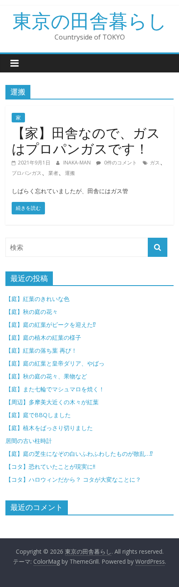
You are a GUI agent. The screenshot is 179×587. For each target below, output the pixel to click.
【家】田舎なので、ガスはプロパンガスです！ (86, 140)
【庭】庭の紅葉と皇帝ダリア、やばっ (54, 363)
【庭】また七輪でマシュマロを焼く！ (54, 389)
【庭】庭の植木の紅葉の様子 (43, 337)
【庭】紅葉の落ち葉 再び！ (41, 350)
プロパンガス (27, 173)
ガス (155, 162)
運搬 (70, 173)
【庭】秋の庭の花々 (31, 312)
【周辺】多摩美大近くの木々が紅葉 (52, 402)
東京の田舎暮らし (89, 20)
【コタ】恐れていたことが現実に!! (53, 466)
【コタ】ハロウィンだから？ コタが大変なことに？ (73, 479)
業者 (53, 173)
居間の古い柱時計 (28, 441)
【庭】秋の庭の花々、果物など (46, 376)
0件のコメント (120, 162)
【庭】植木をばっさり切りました (49, 428)
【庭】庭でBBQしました (38, 415)
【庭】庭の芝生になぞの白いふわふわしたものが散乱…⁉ (79, 454)
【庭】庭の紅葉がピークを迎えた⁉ (53, 324)
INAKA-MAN (77, 162)
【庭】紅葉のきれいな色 (37, 299)
